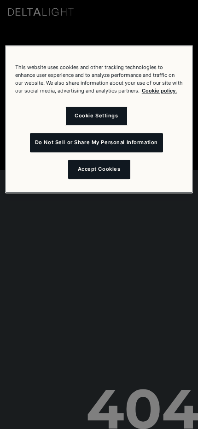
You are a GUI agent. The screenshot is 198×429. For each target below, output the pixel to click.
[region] (99, 119)
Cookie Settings (96, 115)
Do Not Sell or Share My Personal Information (96, 142)
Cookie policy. (159, 90)
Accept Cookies (99, 169)
